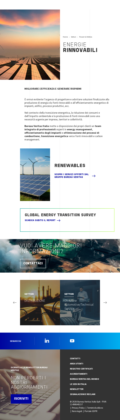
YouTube (72, 340)
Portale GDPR (90, 411)
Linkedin (47, 340)
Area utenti (76, 363)
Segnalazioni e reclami (82, 394)
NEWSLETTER (76, 389)
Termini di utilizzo (95, 407)
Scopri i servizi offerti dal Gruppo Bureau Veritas (71, 175)
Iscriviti (21, 398)
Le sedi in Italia (78, 384)
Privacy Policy (78, 407)
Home (65, 37)
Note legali (77, 411)
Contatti (75, 358)
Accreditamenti (78, 373)
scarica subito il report (40, 220)
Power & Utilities (85, 37)
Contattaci (33, 263)
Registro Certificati (81, 368)
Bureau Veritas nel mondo (84, 379)
